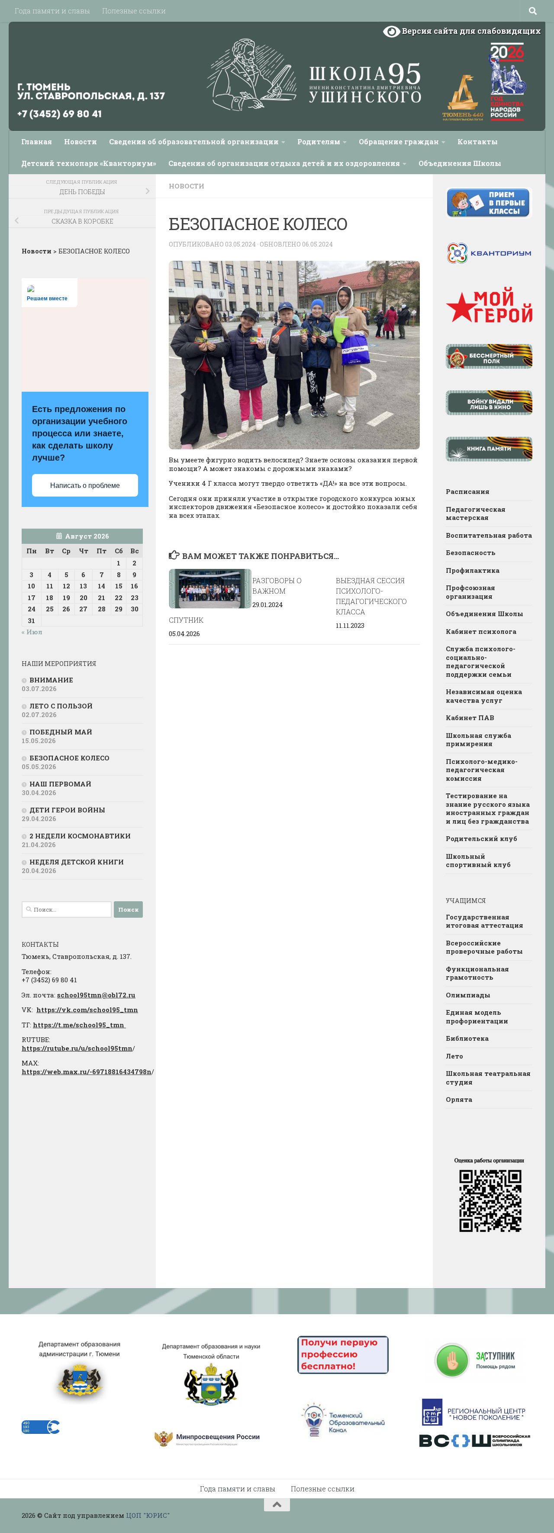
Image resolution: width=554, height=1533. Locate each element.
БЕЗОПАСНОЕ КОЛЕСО (69, 758)
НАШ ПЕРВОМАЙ (60, 783)
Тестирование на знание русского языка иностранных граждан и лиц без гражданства (488, 808)
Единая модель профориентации (477, 1016)
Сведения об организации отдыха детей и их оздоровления (284, 163)
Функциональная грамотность (477, 973)
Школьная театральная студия (488, 1077)
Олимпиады (468, 995)
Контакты (477, 141)
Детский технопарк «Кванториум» (88, 163)
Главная (36, 141)
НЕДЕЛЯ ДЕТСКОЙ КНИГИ (76, 861)
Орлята (459, 1099)
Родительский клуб (481, 838)
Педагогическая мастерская (476, 513)
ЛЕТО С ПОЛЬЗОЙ (61, 706)
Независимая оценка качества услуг (484, 696)
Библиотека (467, 1038)
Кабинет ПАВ (470, 717)
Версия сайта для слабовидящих (470, 31)
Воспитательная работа (489, 535)
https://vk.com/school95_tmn (87, 1009)
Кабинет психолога (481, 631)
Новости (80, 141)
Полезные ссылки (134, 10)
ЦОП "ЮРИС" (148, 1515)
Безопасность (471, 552)
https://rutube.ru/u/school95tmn (77, 1048)
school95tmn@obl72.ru (96, 995)
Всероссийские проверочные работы (484, 947)
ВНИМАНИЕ (51, 680)
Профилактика (472, 570)
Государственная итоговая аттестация (484, 921)
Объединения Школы (460, 163)
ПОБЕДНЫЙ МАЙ (60, 732)
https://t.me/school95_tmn (79, 1024)
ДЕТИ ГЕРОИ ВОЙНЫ (67, 809)
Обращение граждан (399, 141)
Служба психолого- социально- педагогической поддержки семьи (480, 661)
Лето (454, 1056)
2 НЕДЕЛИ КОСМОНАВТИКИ (80, 835)
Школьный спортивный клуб (478, 860)
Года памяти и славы (52, 10)
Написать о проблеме (85, 485)
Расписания (468, 491)
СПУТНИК (186, 619)
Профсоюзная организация (470, 592)
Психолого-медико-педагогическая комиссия (482, 770)
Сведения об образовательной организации (194, 141)
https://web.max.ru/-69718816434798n (86, 1071)
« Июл (32, 631)
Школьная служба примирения (478, 739)
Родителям (318, 141)
